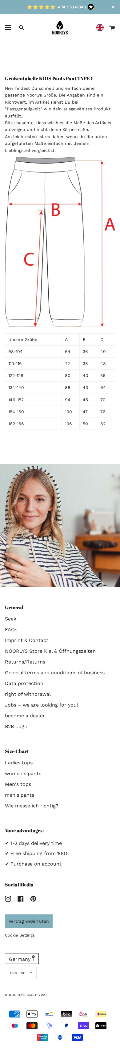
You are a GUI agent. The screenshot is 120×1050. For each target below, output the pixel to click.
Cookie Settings (20, 935)
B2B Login (17, 726)
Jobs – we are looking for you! (41, 705)
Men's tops (18, 784)
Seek (10, 619)
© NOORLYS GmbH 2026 (26, 995)
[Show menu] (8, 27)
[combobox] (101, 28)
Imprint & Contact (26, 640)
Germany (20, 959)
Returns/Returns (25, 662)
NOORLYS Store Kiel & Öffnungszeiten (50, 651)
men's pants (19, 795)
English (18, 973)
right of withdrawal (28, 694)
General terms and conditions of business (55, 673)
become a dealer (25, 716)
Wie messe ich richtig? (31, 806)
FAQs (11, 629)
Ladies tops (19, 763)
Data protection (24, 683)
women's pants (23, 773)
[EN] (101, 28)
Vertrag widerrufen (29, 921)
